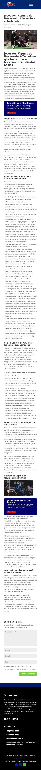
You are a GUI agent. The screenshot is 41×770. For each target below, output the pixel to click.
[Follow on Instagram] (20, 764)
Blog (27, 25)
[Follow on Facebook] (16, 764)
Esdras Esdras (10, 25)
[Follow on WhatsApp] (24, 764)
